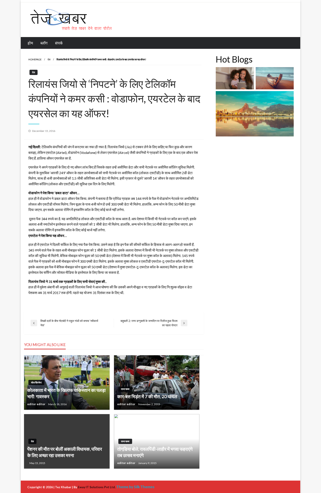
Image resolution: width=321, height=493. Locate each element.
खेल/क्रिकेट (36, 382)
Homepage (34, 59)
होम (30, 43)
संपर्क (59, 43)
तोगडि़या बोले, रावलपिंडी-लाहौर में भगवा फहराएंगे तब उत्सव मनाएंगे (155, 452)
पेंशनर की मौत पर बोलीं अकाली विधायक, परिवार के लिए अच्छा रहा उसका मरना (64, 452)
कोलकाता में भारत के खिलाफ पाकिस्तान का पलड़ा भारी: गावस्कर (66, 393)
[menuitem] (30, 43)
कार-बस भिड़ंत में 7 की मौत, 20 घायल (147, 396)
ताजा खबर (125, 389)
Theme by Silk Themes (135, 486)
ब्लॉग (44, 43)
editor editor (36, 404)
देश (49, 59)
